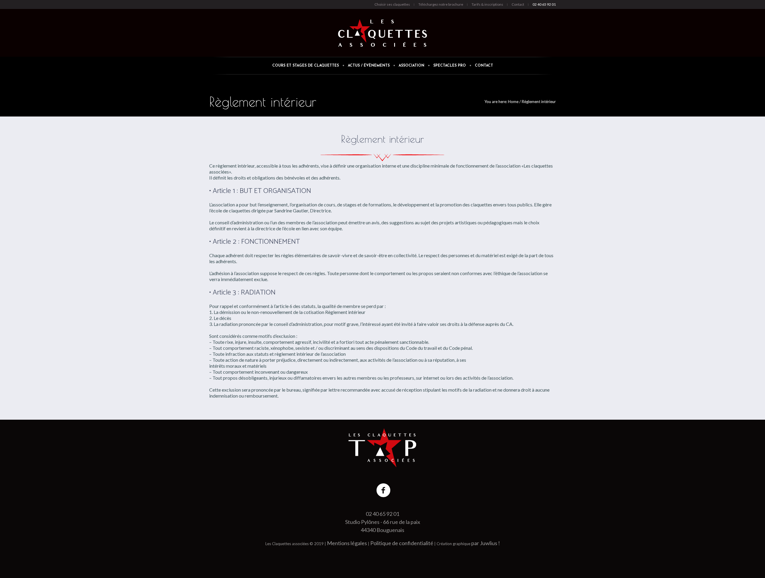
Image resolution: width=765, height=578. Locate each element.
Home (513, 101)
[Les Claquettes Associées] (382, 448)
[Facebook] (383, 490)
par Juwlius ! (485, 543)
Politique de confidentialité (401, 543)
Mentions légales (347, 543)
